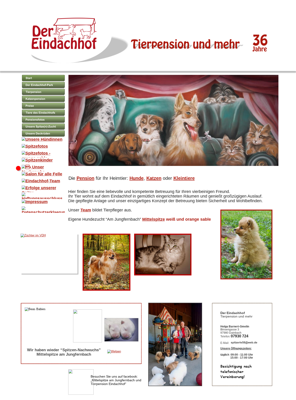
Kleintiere (184, 178)
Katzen (153, 178)
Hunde (137, 178)
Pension (85, 178)
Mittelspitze (153, 219)
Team (85, 210)
